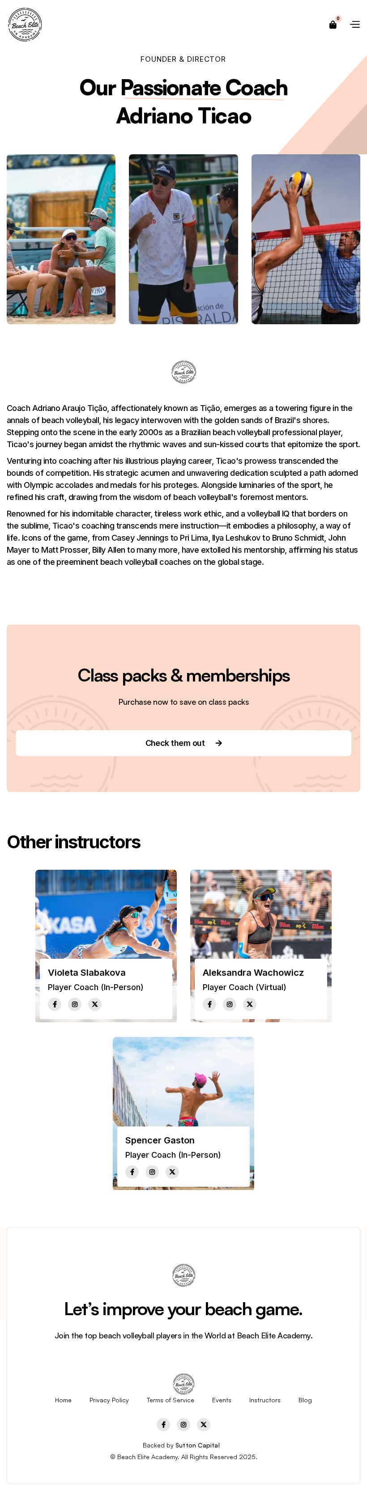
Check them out (183, 743)
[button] (333, 25)
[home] (25, 24)
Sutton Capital (197, 1445)
